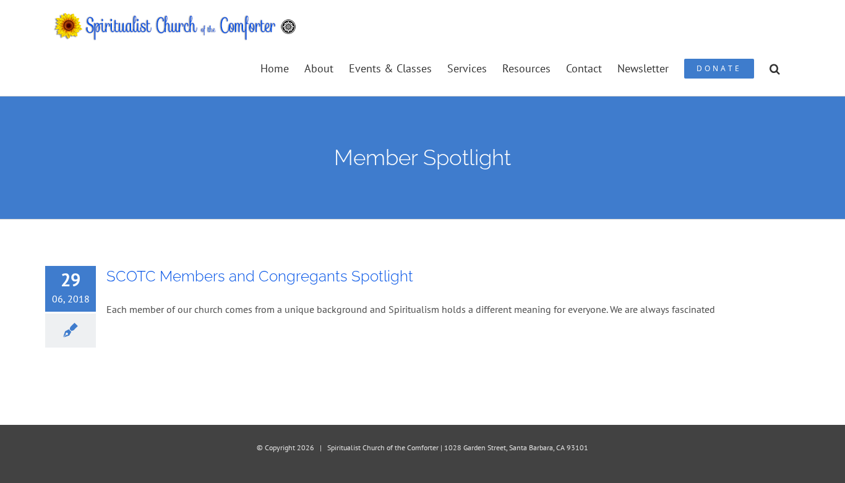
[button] (775, 68)
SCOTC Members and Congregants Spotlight (259, 276)
